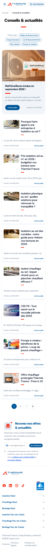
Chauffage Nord (9, 502)
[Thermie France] (17, 4)
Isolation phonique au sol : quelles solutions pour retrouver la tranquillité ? (32, 200)
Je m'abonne (36, 445)
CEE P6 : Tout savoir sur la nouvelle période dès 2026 (30, 311)
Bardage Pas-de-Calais (13, 527)
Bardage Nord (8, 508)
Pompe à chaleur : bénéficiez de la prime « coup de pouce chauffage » (32, 345)
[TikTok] (23, 486)
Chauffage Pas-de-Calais (14, 520)
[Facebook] (4, 486)
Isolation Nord (8, 495)
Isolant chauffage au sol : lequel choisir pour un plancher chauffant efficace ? (32, 275)
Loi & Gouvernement (31, 40)
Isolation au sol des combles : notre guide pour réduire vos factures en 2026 (32, 237)
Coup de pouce (13, 40)
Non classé (14, 44)
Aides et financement (29, 35)
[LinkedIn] (10, 486)
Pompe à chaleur (30, 44)
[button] (23, 495)
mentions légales (14, 460)
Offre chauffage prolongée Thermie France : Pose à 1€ (32, 378)
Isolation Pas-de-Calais (13, 514)
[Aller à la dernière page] (33, 406)
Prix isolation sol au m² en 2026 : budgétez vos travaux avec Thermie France (32, 162)
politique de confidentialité (23, 457)
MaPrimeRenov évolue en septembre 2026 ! (19, 87)
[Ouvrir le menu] (4, 4)
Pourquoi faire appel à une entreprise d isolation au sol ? (30, 126)
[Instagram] (17, 486)
